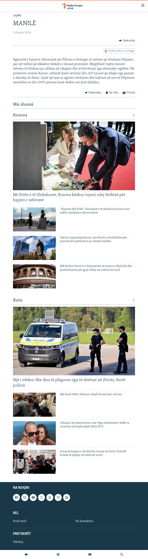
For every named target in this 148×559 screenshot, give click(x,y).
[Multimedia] (26, 554)
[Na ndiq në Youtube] (33, 497)
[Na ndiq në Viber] (58, 497)
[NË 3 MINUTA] (89, 554)
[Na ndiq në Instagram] (24, 497)
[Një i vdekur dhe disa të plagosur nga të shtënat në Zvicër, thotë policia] (74, 341)
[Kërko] (121, 554)
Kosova (20, 115)
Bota (17, 300)
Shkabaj (18, 542)
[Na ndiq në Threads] (49, 497)
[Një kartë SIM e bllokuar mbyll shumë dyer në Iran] (34, 405)
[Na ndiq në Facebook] (16, 497)
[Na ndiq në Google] (66, 497)
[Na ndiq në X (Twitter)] (41, 497)
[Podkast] (58, 554)
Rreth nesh (20, 521)
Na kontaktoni (84, 521)
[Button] (127, 40)
